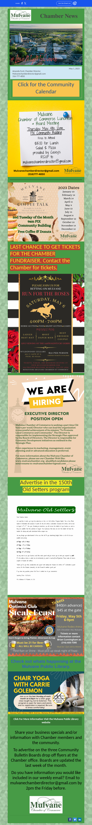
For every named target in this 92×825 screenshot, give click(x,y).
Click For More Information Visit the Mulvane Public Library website (46, 721)
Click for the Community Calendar (46, 88)
